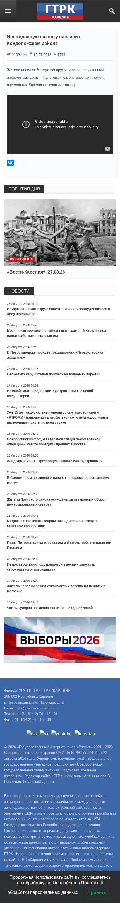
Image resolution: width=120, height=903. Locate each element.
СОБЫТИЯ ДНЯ (24, 189)
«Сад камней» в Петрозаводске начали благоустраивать (54, 461)
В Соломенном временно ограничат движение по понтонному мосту (58, 480)
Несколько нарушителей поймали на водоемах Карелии (53, 374)
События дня (21, 259)
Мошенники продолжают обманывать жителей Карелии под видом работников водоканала (56, 333)
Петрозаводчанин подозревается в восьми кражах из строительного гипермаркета (51, 566)
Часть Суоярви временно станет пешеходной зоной (50, 608)
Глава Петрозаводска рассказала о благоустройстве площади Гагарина (59, 545)
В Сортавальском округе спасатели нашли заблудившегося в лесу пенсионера (58, 311)
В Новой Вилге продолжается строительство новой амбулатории (50, 393)
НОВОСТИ (19, 291)
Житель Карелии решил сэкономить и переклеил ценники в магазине (56, 588)
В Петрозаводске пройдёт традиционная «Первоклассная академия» (55, 355)
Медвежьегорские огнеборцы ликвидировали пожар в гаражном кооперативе (52, 523)
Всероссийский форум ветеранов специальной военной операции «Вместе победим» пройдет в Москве (53, 441)
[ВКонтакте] (10, 163)
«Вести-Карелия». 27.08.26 (36, 272)
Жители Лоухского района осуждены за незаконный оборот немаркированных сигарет (56, 502)
